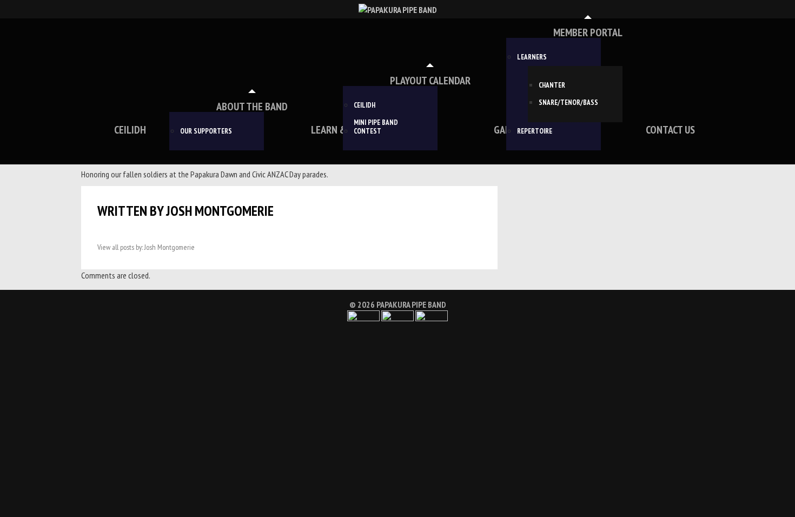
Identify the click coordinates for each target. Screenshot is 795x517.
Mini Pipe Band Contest (376, 126)
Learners (532, 57)
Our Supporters (206, 131)
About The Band (252, 106)
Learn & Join (339, 129)
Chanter (552, 85)
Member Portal (587, 32)
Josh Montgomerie (220, 211)
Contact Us (670, 129)
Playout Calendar (430, 80)
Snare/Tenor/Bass (568, 102)
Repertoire (534, 131)
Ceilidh (130, 129)
